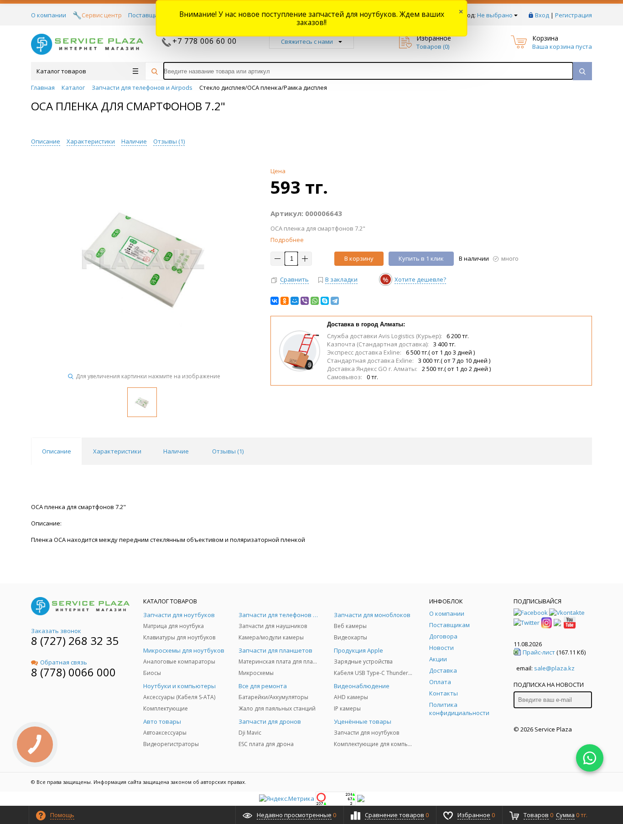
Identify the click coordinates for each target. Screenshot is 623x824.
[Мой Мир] (295, 301)
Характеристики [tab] (117, 451)
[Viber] (305, 301)
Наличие (134, 141)
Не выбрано (495, 15)
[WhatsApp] (315, 301)
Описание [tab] (56, 451)
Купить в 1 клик (421, 258)
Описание (45, 141)
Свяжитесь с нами (307, 41)
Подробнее (287, 240)
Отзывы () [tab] (228, 451)
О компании (48, 15)
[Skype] (325, 301)
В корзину (359, 258)
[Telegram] (335, 301)
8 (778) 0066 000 (73, 672)
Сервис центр (102, 15)
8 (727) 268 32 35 (75, 640)
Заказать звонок (56, 631)
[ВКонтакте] (274, 301)
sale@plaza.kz (554, 668)
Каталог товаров (61, 71)
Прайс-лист (539, 652)
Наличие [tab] (176, 451)
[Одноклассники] (284, 301)
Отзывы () (169, 141)
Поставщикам (148, 15)
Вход (542, 15)
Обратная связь (63, 662)
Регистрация (573, 15)
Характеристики (91, 141)
